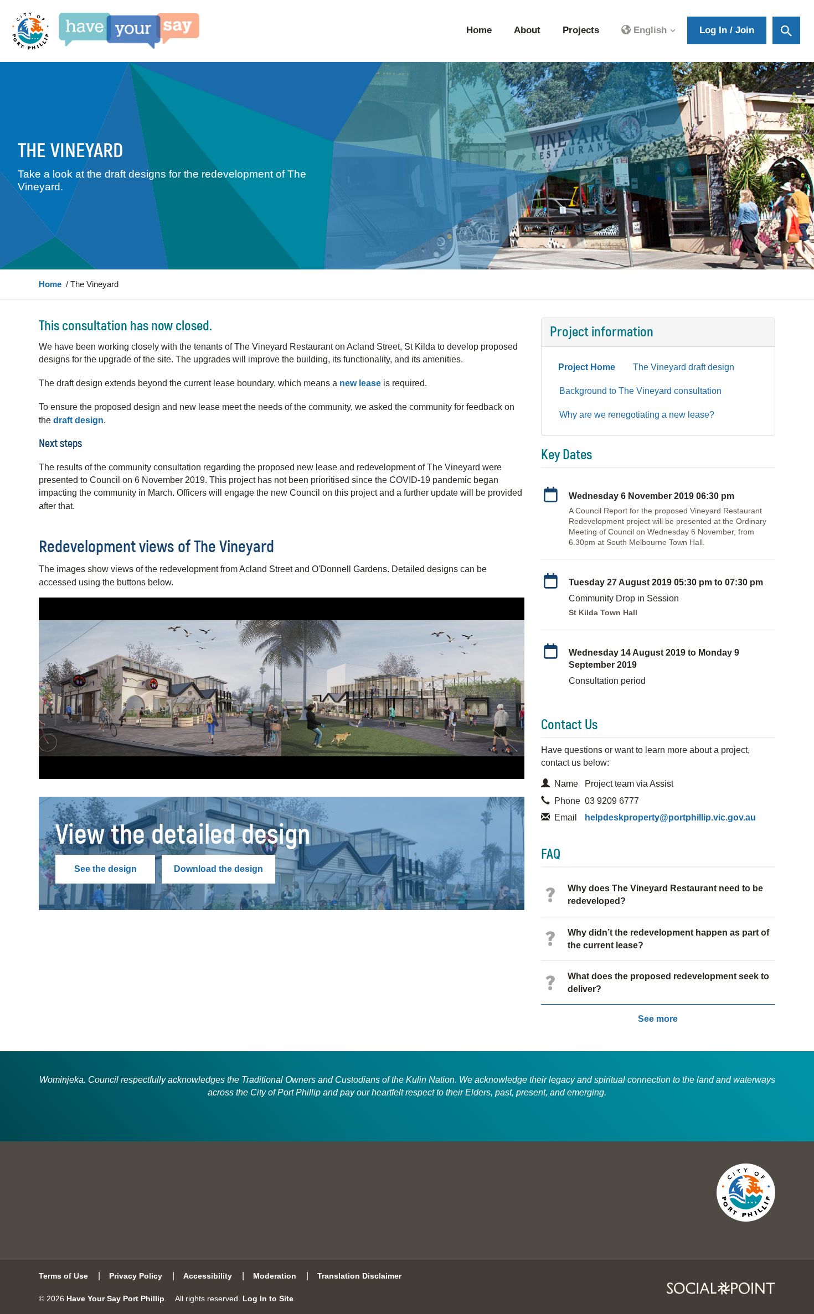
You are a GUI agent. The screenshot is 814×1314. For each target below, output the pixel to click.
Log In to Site (268, 1298)
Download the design (218, 869)
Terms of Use (63, 1275)
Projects (581, 30)
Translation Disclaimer (359, 1275)
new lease (360, 383)
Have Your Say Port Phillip (115, 1298)
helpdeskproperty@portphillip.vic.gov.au (670, 817)
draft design (78, 420)
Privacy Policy (135, 1275)
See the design (105, 869)
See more (658, 1019)
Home (479, 30)
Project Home (586, 367)
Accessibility (207, 1275)
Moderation (274, 1275)
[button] (648, 31)
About (527, 30)
